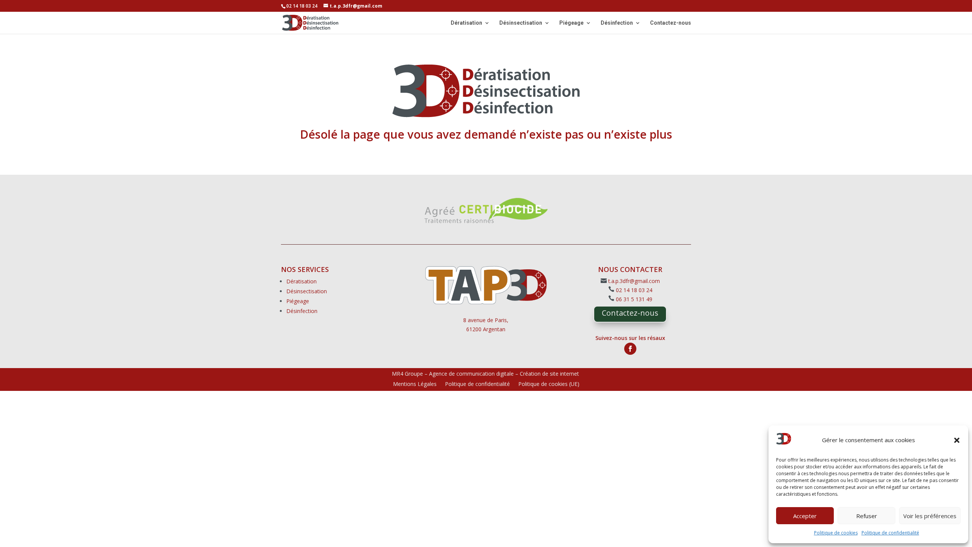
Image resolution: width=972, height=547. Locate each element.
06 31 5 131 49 (634, 299)
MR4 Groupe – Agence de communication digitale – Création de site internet (485, 373)
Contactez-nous (670, 23)
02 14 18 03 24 (634, 290)
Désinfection (617, 23)
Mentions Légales (415, 384)
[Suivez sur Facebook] (630, 349)
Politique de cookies (836, 533)
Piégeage (571, 23)
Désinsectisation (520, 23)
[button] (957, 440)
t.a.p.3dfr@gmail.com (634, 281)
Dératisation (466, 23)
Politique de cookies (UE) (548, 384)
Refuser (866, 516)
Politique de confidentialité (890, 533)
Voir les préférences (929, 516)
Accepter (805, 516)
